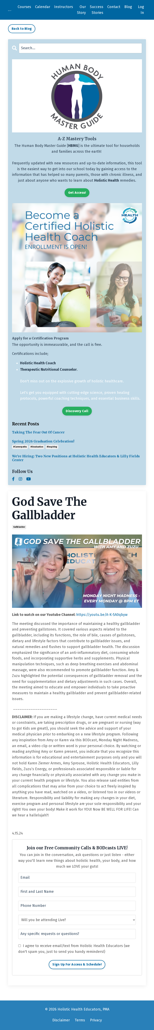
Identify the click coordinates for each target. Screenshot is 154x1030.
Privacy (96, 1020)
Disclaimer (61, 1020)
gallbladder (19, 527)
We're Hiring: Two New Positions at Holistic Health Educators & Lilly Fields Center (76, 458)
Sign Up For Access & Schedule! (77, 964)
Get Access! (77, 193)
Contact (113, 7)
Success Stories (96, 10)
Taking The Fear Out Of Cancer (38, 432)
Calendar (42, 7)
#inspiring (52, 447)
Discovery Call (77, 411)
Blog (128, 7)
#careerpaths (20, 447)
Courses (24, 7)
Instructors (63, 7)
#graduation (36, 447)
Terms (80, 1020)
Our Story (81, 10)
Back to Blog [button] (22, 29)
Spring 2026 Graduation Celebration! (43, 441)
